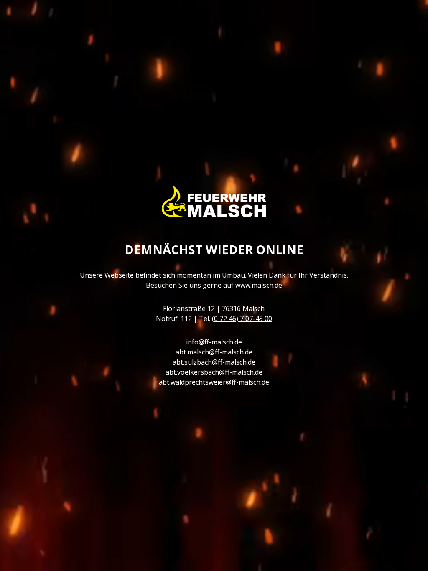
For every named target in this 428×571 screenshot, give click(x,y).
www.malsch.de (258, 285)
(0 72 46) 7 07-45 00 (242, 318)
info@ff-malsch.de (214, 342)
